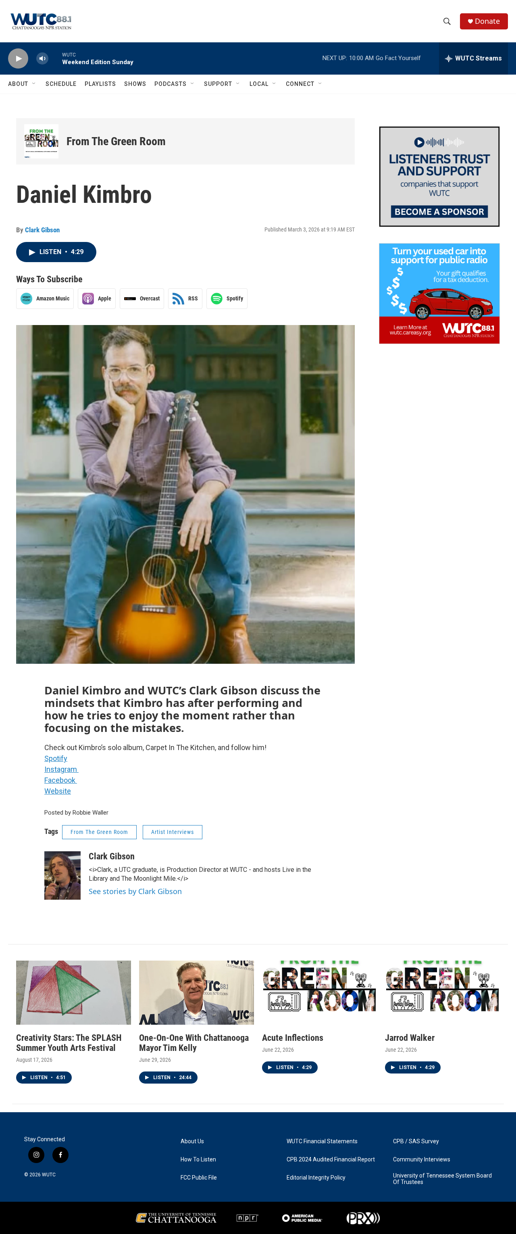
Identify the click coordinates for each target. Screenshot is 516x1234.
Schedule (61, 84)
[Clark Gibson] (62, 875)
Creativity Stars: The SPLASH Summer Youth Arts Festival (69, 1043)
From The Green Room (116, 141)
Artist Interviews (172, 832)
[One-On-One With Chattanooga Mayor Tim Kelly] (196, 993)
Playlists (100, 84)
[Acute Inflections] (319, 993)
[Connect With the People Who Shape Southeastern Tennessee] (439, 177)
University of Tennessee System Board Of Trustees (442, 1179)
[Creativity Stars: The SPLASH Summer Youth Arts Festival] (73, 993)
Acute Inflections (292, 1038)
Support (218, 84)
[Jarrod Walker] (442, 993)
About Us (192, 1141)
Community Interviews (421, 1160)
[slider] (55, 58)
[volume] (42, 59)
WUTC (49, 1175)
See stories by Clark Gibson (135, 891)
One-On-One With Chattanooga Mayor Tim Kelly (194, 1043)
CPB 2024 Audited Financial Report (331, 1160)
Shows (135, 84)
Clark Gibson (42, 230)
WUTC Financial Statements (322, 1141)
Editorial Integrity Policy (316, 1178)
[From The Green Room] (41, 141)
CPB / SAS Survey (416, 1141)
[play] (18, 58)
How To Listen (198, 1160)
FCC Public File (199, 1178)
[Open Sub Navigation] (34, 84)
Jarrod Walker (410, 1038)
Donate (487, 21)
